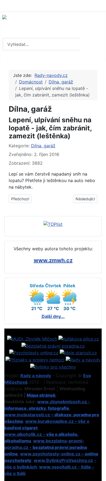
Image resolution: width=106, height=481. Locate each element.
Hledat (92, 44)
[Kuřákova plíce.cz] (78, 338)
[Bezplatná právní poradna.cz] (53, 345)
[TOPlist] (53, 224)
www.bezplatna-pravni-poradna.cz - (45, 447)
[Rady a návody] (83, 359)
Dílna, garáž (43, 145)
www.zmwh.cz (53, 260)
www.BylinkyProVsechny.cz (63, 460)
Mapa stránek (41, 395)
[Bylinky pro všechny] (53, 366)
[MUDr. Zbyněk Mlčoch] (32, 338)
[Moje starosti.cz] (78, 352)
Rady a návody (35, 375)
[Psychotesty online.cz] (33, 352)
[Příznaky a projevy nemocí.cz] (34, 359)
